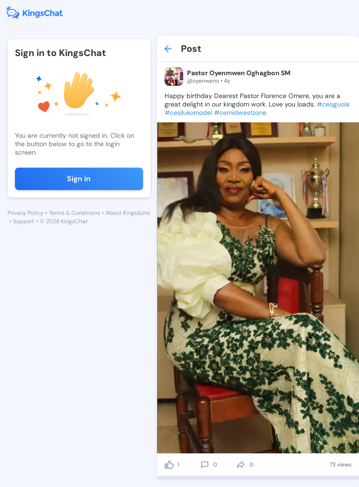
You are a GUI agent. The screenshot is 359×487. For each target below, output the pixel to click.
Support (23, 221)
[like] (169, 464)
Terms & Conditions (74, 213)
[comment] (204, 464)
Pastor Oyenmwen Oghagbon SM (238, 73)
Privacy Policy (25, 213)
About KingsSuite (128, 213)
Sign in (79, 179)
